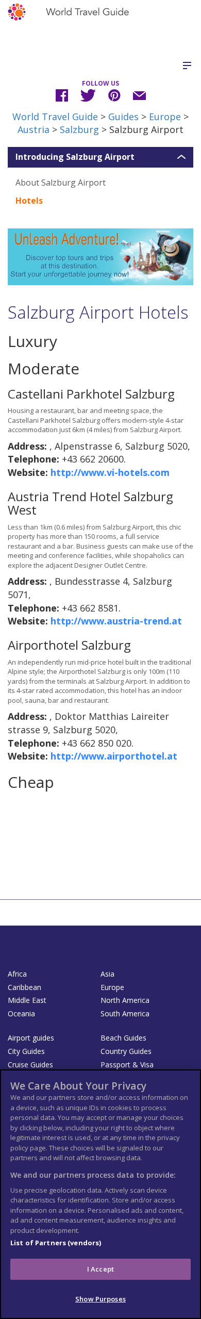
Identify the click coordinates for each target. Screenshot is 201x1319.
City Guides (26, 1051)
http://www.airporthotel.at (114, 756)
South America (124, 1013)
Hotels (29, 200)
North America (124, 1000)
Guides (123, 116)
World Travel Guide (55, 116)
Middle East (27, 1000)
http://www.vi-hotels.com (110, 472)
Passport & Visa (127, 1064)
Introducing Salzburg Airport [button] (75, 157)
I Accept (100, 1269)
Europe (165, 116)
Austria (33, 129)
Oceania (21, 1013)
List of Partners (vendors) (55, 1242)
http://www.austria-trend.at (116, 621)
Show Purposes (100, 1299)
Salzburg (79, 129)
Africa (17, 974)
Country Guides (126, 1051)
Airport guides (31, 1038)
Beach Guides (123, 1038)
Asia (107, 974)
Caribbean (24, 987)
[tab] (100, 157)
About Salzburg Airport (60, 182)
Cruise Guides (30, 1064)
